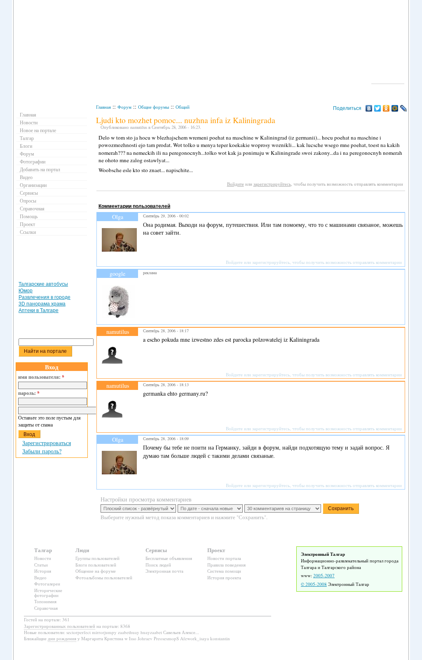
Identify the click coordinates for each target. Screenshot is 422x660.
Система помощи (224, 571)
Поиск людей (158, 565)
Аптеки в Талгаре (39, 310)
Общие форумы (153, 107)
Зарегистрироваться (46, 443)
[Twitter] (377, 108)
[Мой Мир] (395, 108)
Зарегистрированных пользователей (59, 626)
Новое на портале (38, 130)
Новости (29, 122)
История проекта (224, 577)
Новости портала (224, 558)
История (42, 571)
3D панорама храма (42, 304)
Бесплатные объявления (168, 558)
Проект (27, 224)
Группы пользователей (97, 558)
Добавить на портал (40, 169)
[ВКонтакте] (369, 108)
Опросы (28, 200)
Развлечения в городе (44, 297)
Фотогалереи (47, 584)
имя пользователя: (41, 377)
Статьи (41, 565)
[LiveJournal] (403, 108)
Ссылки (28, 232)
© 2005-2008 (314, 584)
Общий (183, 107)
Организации (33, 185)
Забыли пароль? (41, 451)
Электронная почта (164, 571)
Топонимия (45, 601)
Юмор (26, 291)
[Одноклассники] (386, 108)
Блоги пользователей (95, 565)
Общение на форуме (95, 571)
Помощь (29, 216)
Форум (124, 107)
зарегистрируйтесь (272, 184)
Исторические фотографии (48, 592)
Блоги (26, 145)
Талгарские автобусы (43, 284)
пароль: (29, 393)
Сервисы (29, 192)
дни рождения (62, 638)
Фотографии (32, 161)
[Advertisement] (246, 199)
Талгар (27, 138)
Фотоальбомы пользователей (103, 577)
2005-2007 (324, 575)
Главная (103, 107)
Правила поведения (226, 565)
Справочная (32, 208)
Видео (26, 177)
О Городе (388, 80)
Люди (82, 550)
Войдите (235, 184)
